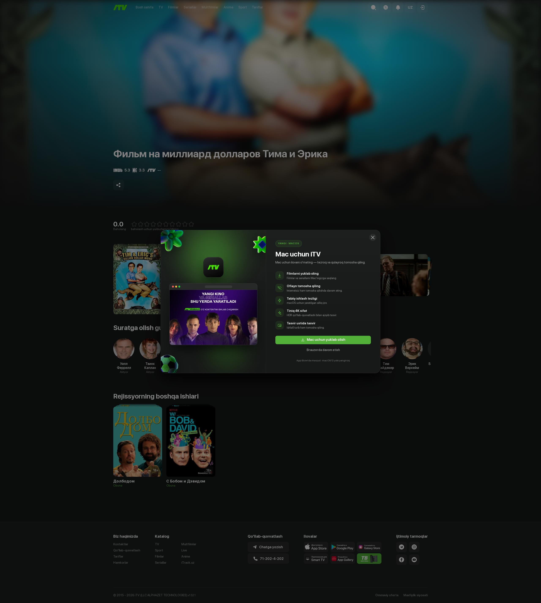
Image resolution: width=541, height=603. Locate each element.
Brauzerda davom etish (323, 350)
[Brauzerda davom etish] (372, 237)
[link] (323, 340)
